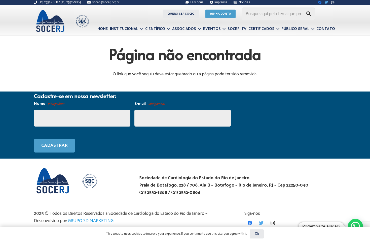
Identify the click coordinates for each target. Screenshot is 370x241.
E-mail (149, 103)
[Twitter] (261, 223)
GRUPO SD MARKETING (91, 221)
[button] (355, 226)
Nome (49, 103)
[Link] (62, 21)
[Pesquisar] (308, 13)
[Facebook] (250, 223)
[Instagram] (272, 223)
